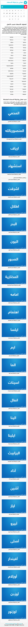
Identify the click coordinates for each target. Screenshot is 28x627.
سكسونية (11, 45)
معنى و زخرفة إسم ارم (14, 355)
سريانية (11, 39)
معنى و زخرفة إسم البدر (14, 232)
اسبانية (24, 60)
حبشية (24, 50)
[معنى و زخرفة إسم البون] (14, 242)
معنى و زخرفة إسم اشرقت (14, 197)
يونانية (11, 94)
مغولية (24, 78)
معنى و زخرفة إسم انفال (14, 408)
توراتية (24, 55)
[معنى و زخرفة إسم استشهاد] (14, 166)
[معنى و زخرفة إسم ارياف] (14, 149)
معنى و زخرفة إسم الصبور (14, 267)
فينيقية (24, 94)
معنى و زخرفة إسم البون (14, 250)
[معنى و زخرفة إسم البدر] (14, 224)
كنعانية (11, 86)
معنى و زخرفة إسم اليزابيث (14, 461)
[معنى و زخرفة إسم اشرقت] (14, 189)
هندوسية (24, 81)
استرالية (11, 58)
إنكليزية (11, 73)
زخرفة (16, 623)
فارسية (11, 91)
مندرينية (11, 78)
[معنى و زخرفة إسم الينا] (14, 418)
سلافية (24, 45)
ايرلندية (24, 71)
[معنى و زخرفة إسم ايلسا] (14, 330)
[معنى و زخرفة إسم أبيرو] (14, 524)
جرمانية (11, 50)
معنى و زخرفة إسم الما (14, 373)
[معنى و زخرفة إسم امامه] (14, 295)
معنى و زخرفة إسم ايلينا (14, 443)
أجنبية (24, 76)
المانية (24, 68)
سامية (24, 42)
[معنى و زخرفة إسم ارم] (14, 348)
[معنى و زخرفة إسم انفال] (14, 401)
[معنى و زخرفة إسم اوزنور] (14, 612)
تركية (12, 52)
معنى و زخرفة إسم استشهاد (14, 174)
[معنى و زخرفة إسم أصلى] (14, 542)
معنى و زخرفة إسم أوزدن (14, 602)
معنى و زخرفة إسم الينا (14, 426)
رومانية (11, 47)
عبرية (25, 39)
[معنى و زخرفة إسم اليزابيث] (14, 453)
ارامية (24, 63)
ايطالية (11, 68)
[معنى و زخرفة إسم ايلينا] (14, 436)
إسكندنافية (10, 71)
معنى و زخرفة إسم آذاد (14, 479)
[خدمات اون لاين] (25, 7)
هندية (12, 81)
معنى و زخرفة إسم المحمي (14, 121)
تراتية (25, 52)
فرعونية (24, 89)
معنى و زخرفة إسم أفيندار (14, 567)
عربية (25, 37)
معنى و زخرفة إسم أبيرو (14, 531)
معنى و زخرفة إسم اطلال (14, 214)
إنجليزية (24, 73)
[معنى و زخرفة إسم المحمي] (14, 113)
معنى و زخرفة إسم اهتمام (14, 320)
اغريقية (24, 58)
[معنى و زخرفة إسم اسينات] (14, 383)
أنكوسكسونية (10, 76)
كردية (25, 86)
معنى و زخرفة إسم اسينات (14, 391)
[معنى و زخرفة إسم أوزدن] (14, 594)
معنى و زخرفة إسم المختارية (14, 285)
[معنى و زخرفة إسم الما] (14, 365)
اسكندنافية (10, 60)
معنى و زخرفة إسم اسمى (14, 179)
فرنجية (24, 91)
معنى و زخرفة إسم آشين (14, 496)
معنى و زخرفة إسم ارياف (14, 156)
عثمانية (11, 37)
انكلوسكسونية (10, 65)
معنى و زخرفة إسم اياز (14, 514)
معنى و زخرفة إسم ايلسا (14, 338)
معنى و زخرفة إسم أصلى (14, 549)
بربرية (12, 55)
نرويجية (24, 84)
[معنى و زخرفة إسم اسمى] (14, 177)
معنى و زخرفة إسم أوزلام (14, 584)
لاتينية (11, 84)
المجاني (20, 623)
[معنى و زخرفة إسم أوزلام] (14, 577)
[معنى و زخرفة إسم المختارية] (14, 277)
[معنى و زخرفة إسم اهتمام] (14, 312)
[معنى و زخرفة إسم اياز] (14, 506)
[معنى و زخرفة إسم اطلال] (14, 207)
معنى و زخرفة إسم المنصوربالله (14, 139)
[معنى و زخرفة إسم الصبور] (14, 260)
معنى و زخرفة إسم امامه (14, 302)
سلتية (12, 42)
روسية (24, 47)
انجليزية (24, 65)
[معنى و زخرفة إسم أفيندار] (14, 559)
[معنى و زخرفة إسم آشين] (14, 489)
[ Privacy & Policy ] (9, 623)
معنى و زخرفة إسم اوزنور (14, 620)
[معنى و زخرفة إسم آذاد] (14, 471)
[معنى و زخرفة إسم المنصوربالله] (14, 131)
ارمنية (12, 63)
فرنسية (11, 89)
